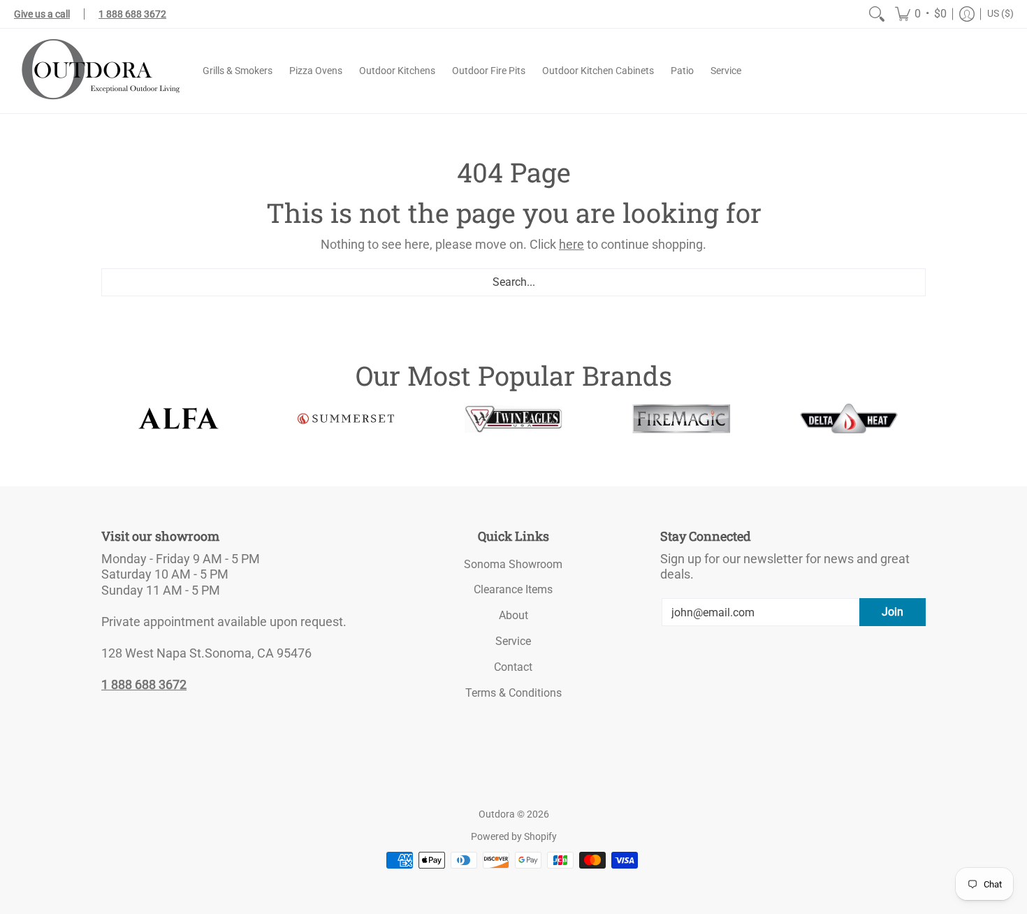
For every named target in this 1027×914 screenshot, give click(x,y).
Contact (513, 667)
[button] (921, 14)
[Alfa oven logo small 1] (178, 418)
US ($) (1000, 13)
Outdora (497, 814)
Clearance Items (513, 589)
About (513, 615)
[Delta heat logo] (849, 418)
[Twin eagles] (513, 418)
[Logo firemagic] (681, 418)
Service (513, 641)
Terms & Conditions (513, 692)
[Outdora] (98, 71)
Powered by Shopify (514, 836)
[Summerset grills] (346, 419)
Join (892, 611)
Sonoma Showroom (513, 564)
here (571, 244)
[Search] (877, 14)
